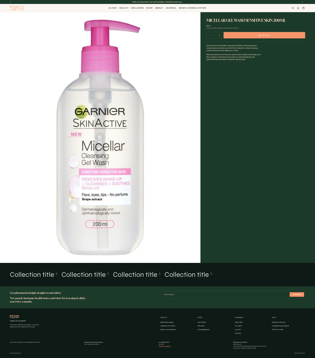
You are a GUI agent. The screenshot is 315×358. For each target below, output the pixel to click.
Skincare (201, 326)
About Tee (238, 322)
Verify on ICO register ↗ (165, 346)
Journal (238, 329)
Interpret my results (167, 326)
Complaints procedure (280, 326)
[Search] (293, 8)
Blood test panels (166, 322)
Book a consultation (168, 329)
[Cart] (303, 8)
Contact (238, 333)
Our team (238, 326)
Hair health (202, 322)
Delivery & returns (278, 322)
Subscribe (297, 294)
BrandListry (17, 353)
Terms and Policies (299, 353)
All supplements (203, 329)
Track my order (277, 329)
